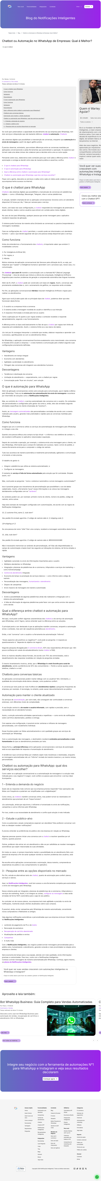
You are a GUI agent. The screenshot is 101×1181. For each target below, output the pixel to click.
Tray (39, 1149)
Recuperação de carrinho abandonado (18, 931)
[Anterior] (93, 1040)
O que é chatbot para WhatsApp (13, 89)
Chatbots (63, 134)
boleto (34, 925)
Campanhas (8, 938)
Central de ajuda (81, 1137)
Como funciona (8, 91)
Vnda (39, 1146)
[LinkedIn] (83, 1169)
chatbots (39, 244)
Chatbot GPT (41, 1125)
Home (26, 1110)
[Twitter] (86, 1169)
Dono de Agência (55, 1148)
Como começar (29, 1120)
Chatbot (40, 1122)
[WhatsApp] (97, 1177)
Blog (19, 33)
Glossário (53, 1118)
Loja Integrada (41, 1143)
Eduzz (39, 1157)
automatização (19, 700)
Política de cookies (82, 1149)
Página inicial (11, 33)
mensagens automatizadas (20, 411)
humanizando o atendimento (39, 581)
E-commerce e (6, 81)
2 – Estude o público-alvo (11, 124)
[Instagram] (80, 1169)
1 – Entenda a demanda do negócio (14, 121)
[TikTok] (77, 1169)
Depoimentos (28, 1128)
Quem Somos (28, 1113)
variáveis (32, 491)
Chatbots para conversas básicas (14, 113)
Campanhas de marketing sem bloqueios (68, 1143)
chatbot (46, 134)
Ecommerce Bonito (68, 1115)
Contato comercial (81, 1140)
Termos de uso (81, 1147)
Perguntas (27, 1131)
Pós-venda (14, 81)
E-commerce (80, 1110)
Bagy (39, 1151)
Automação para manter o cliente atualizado (17, 116)
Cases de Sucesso (55, 1113)
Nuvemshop (41, 1141)
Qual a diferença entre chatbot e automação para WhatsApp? (22, 110)
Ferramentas (28, 1123)
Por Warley (5, 79)
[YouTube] (74, 1169)
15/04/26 (9, 1006)
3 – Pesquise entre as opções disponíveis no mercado (20, 126)
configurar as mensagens (53, 893)
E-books (53, 1115)
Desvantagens (8, 97)
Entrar (78, 1159)
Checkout (79, 1117)
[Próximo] (97, 1040)
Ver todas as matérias (10, 1040)
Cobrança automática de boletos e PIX (67, 1137)
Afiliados (79, 1125)
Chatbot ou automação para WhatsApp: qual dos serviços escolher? (24, 118)
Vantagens (7, 94)
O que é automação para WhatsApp (14, 99)
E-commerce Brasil (35, 648)
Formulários (80, 1127)
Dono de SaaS (54, 1140)
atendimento (50, 629)
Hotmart (40, 1154)
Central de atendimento (13, 573)
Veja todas (40, 1159)
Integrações (43, 6)
